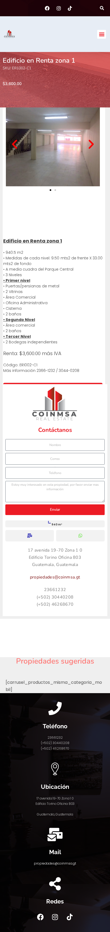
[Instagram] (55, 916)
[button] (102, 8)
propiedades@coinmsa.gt (55, 577)
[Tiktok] (69, 916)
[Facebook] (40, 916)
